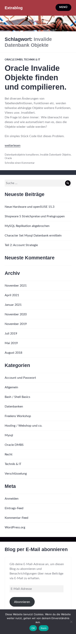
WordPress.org (15, 527)
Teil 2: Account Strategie (21, 245)
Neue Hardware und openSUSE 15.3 (29, 206)
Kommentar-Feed (16, 517)
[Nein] (71, 622)
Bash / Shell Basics (17, 396)
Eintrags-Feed (14, 508)
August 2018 (13, 352)
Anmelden (12, 498)
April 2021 (12, 295)
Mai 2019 (11, 343)
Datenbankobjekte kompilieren (22, 155)
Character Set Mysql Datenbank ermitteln (33, 235)
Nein (44, 628)
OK (33, 628)
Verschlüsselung (16, 473)
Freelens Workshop (18, 416)
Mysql (9, 435)
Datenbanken (14, 406)
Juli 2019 (11, 333)
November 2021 (16, 285)
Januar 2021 (13, 304)
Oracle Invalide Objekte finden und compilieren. (35, 77)
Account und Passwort (20, 377)
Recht (8, 454)
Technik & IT (32, 59)
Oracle (8, 158)
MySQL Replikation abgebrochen (27, 226)
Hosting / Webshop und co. (23, 425)
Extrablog (14, 8)
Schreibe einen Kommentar (20, 163)
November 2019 (16, 324)
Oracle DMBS (14, 59)
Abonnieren (22, 601)
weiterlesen (12, 145)
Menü (63, 7)
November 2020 (16, 314)
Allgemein (11, 387)
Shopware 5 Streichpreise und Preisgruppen (35, 216)
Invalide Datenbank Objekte (55, 155)
